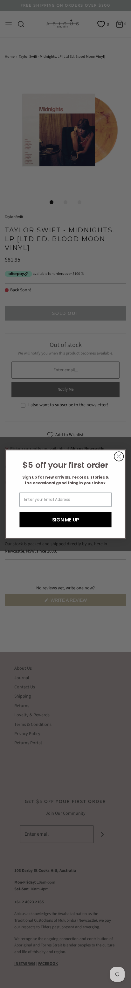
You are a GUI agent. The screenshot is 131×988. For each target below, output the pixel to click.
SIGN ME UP (65, 519)
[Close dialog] (118, 456)
